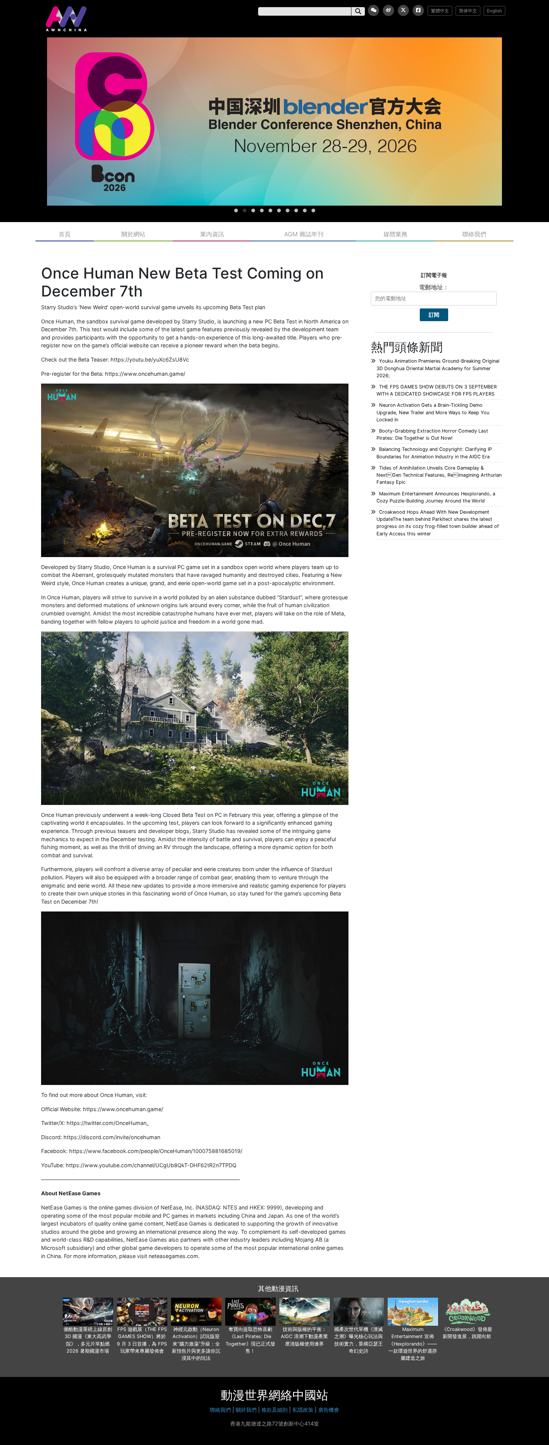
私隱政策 (302, 1409)
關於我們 (246, 1409)
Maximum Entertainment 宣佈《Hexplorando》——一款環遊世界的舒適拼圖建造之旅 (412, 1343)
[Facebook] (418, 10)
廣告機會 (328, 1409)
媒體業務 (395, 234)
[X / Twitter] (403, 10)
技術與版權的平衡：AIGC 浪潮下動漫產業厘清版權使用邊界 (304, 1336)
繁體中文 (440, 10)
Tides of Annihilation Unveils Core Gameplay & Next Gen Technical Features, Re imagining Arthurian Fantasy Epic (439, 475)
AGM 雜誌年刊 (303, 234)
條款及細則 (274, 1409)
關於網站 (133, 234)
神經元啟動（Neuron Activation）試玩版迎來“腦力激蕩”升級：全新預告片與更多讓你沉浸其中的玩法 (196, 1343)
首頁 (65, 234)
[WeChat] (373, 10)
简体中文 (468, 10)
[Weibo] (388, 10)
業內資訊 (212, 234)
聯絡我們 (474, 234)
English (494, 10)
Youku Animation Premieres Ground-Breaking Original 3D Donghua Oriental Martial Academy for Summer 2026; (437, 368)
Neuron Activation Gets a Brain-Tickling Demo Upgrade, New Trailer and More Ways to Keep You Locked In (432, 412)
